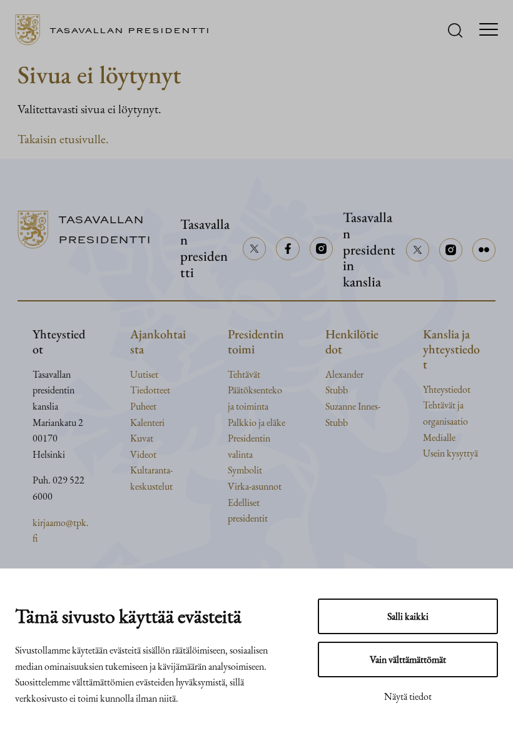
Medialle (439, 437)
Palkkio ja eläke (256, 422)
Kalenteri (147, 422)
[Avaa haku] (455, 30)
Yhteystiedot (446, 389)
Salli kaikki (408, 616)
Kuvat (141, 438)
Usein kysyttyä (450, 453)
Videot (143, 454)
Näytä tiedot (408, 696)
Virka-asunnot (255, 486)
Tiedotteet (150, 390)
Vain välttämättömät (408, 659)
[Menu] (488, 30)
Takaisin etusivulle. (63, 139)
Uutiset (144, 374)
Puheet (143, 406)
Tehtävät (244, 374)
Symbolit (245, 470)
